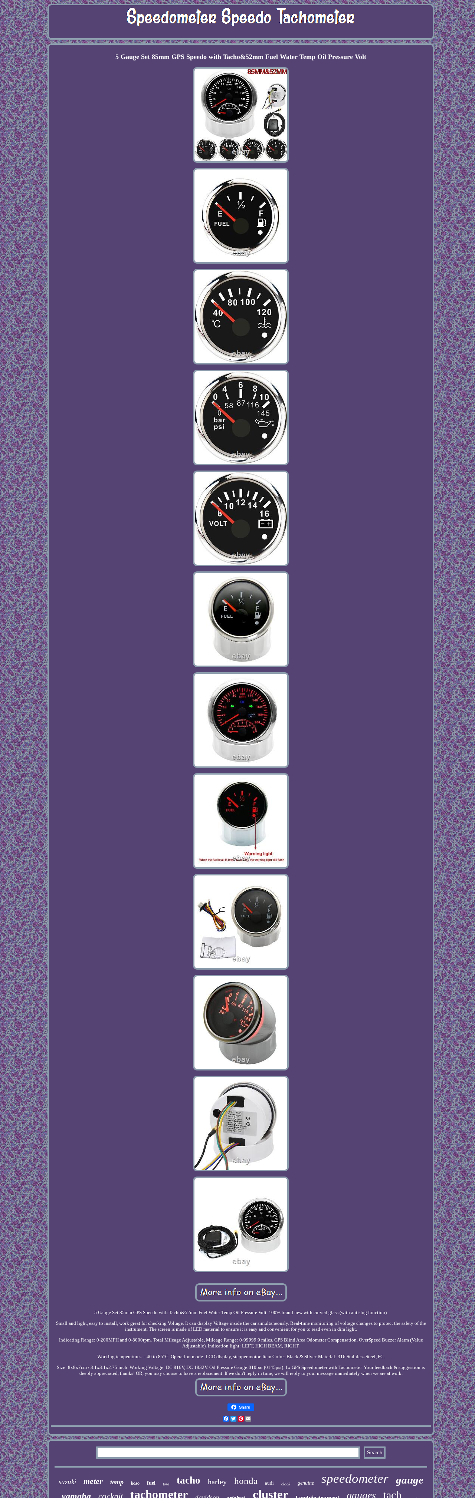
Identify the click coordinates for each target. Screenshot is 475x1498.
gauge (409, 1480)
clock (285, 1484)
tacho (188, 1480)
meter (93, 1481)
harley (217, 1482)
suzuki (67, 1482)
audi (269, 1483)
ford (166, 1484)
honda (246, 1481)
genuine (306, 1483)
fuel (151, 1483)
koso (135, 1483)
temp (117, 1482)
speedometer (355, 1478)
